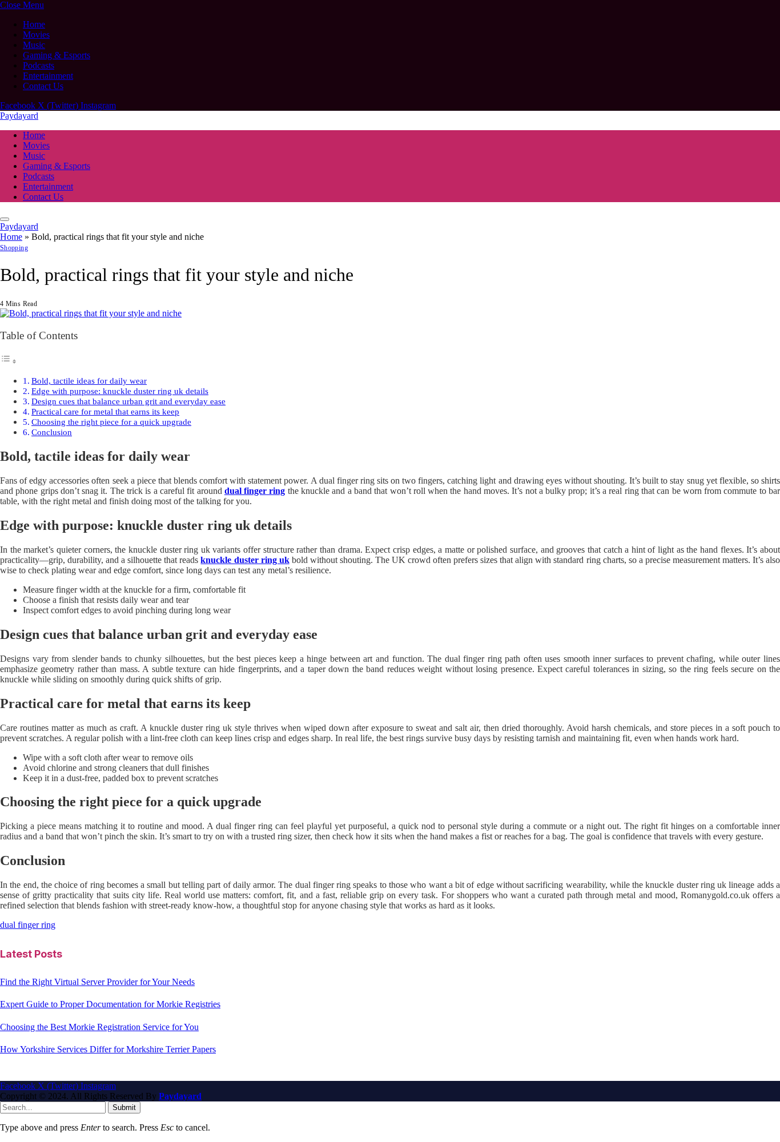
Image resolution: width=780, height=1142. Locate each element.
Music (34, 45)
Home (34, 24)
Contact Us (43, 86)
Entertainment (48, 76)
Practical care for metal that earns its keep (105, 411)
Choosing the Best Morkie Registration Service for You (99, 1027)
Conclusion (51, 432)
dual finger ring (27, 925)
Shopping (14, 248)
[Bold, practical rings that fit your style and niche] (91, 313)
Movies (36, 34)
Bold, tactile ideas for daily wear (89, 380)
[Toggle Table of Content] (8, 361)
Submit (124, 1107)
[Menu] (4, 219)
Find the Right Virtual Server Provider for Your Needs (97, 982)
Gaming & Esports (56, 55)
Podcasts (38, 65)
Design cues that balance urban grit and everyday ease (128, 401)
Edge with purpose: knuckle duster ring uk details (119, 391)
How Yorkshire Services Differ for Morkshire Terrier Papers (108, 1049)
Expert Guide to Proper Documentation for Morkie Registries (110, 1004)
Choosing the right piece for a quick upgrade (111, 422)
